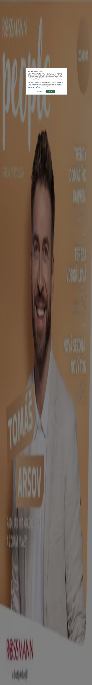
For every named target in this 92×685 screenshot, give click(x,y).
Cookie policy (43, 80)
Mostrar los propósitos (41, 91)
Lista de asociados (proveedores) (34, 87)
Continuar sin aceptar (62, 70)
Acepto (50, 91)
